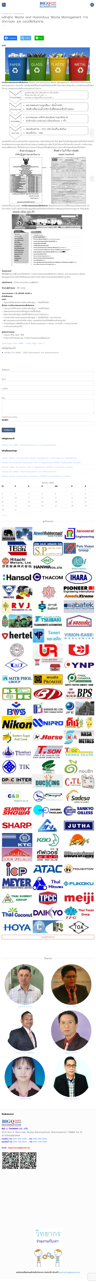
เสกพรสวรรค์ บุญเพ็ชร (25, 1052)
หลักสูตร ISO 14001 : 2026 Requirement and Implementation (29, 471)
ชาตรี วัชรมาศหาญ (71, 1099)
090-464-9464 (40, 1138)
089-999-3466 (20, 1138)
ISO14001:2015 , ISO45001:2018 (13, 14)
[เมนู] (4, 5)
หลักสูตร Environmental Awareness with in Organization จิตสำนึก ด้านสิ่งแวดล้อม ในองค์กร (41, 462)
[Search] (92, 5)
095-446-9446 (40, 1141)
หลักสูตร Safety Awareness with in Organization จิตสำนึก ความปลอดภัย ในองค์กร (37, 467)
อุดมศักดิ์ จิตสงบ (25, 1006)
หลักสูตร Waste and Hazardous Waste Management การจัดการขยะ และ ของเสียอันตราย (39, 458)
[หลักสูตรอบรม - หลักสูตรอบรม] (48, 4)
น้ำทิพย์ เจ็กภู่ (25, 1099)
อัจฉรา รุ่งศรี (71, 1006)
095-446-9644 (20, 1141)
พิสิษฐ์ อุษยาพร (71, 1052)
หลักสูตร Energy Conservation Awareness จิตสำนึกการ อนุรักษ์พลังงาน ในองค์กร (36, 476)
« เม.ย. (4, 515)
